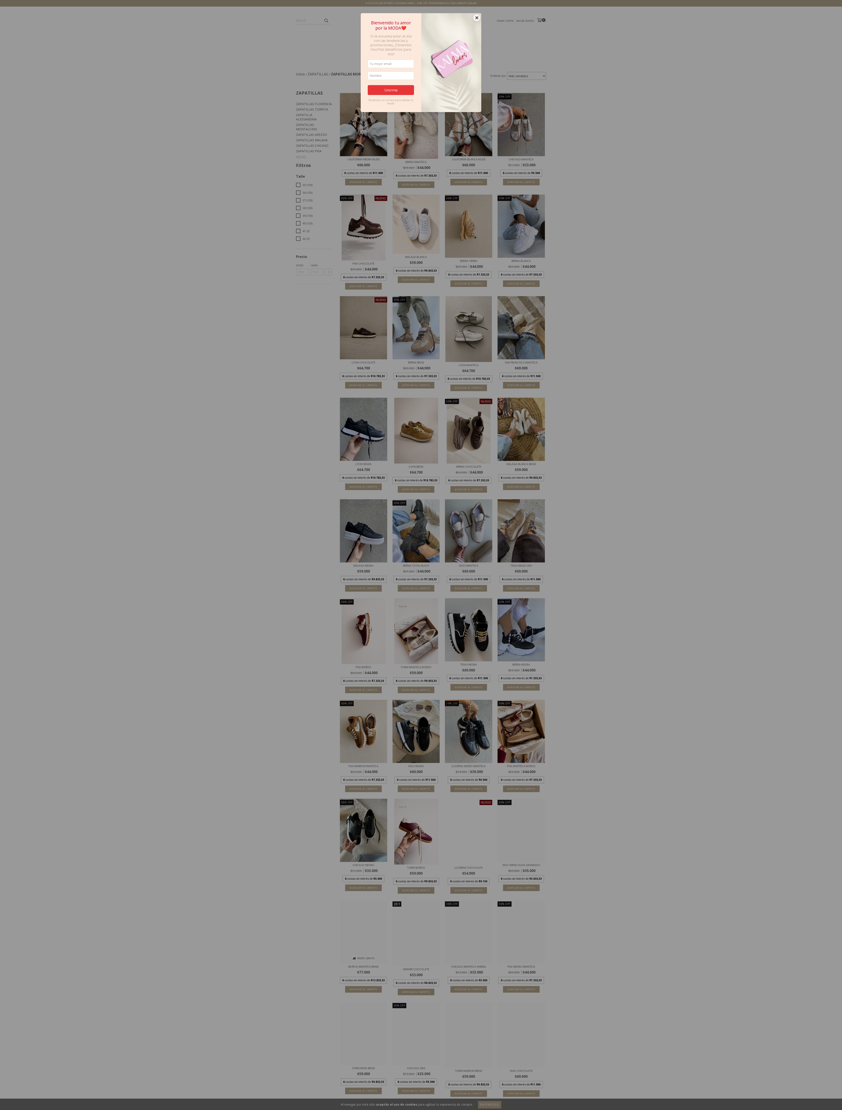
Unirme (391, 90)
